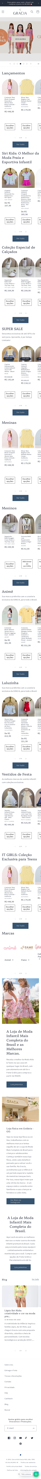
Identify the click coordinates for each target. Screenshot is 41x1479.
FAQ (6, 1393)
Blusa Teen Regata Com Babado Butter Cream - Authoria (26, 101)
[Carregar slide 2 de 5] (17, 63)
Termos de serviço (31, 1466)
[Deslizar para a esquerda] (15, 137)
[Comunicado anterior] (2, 3)
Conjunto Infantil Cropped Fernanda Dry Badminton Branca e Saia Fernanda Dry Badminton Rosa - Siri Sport (26, 198)
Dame (24, 960)
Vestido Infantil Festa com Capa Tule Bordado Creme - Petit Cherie (26, 813)
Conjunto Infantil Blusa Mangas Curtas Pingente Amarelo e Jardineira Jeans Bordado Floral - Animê (26, 634)
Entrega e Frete (11, 1370)
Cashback (9, 1398)
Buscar (7, 1410)
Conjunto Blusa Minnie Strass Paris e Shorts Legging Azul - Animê (10, 631)
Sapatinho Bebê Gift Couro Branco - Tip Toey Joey (10, 282)
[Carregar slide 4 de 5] (23, 63)
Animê (8, 960)
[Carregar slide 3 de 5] (20, 63)
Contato (8, 1381)
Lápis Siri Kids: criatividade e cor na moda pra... (20, 1313)
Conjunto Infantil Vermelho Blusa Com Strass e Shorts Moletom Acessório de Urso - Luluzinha (26, 726)
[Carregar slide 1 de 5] (14, 63)
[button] (3, 12)
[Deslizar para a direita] (25, 137)
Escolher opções (10, 126)
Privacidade (10, 1387)
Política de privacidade (14, 1466)
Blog (6, 1404)
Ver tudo (20, 144)
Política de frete (12, 1470)
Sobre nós (9, 1365)
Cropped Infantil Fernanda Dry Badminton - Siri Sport (9, 193)
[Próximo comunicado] (38, 3)
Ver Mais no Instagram (15, 1201)
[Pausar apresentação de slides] (38, 63)
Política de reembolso (28, 1462)
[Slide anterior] (10, 63)
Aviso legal (21, 1474)
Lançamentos (16, 1084)
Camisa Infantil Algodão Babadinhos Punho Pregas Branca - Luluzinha (26, 369)
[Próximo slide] (30, 63)
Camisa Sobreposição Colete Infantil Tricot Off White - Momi (10, 367)
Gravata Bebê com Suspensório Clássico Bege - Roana (26, 539)
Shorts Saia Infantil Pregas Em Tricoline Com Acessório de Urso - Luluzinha (10, 723)
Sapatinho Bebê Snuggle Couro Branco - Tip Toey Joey (26, 282)
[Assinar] (33, 1428)
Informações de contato (28, 1470)
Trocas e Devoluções (13, 1376)
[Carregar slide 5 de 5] (26, 63)
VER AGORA (20, 39)
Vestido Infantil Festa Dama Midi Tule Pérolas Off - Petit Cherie (9, 814)
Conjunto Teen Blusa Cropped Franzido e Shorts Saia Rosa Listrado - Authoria (10, 102)
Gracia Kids (15, 1459)
